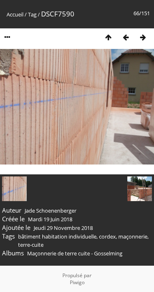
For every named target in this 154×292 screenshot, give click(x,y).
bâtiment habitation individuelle (57, 236)
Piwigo (77, 282)
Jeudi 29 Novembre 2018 (63, 228)
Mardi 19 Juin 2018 (50, 219)
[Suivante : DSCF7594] (143, 37)
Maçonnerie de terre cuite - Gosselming (74, 253)
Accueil (15, 14)
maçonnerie (132, 236)
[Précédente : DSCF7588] (125, 37)
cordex (107, 236)
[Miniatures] (108, 37)
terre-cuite (31, 244)
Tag (32, 14)
